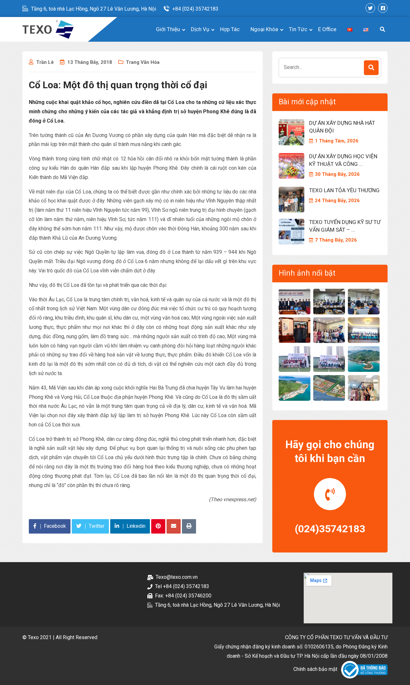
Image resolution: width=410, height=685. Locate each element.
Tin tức (298, 29)
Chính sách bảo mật (315, 669)
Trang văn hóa (143, 62)
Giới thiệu (168, 29)
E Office (327, 29)
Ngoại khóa (264, 29)
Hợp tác (230, 29)
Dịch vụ (200, 29)
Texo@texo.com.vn (177, 577)
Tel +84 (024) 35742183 (182, 586)
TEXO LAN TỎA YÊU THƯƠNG (344, 190)
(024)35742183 (330, 529)
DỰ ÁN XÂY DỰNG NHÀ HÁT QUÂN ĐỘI (342, 127)
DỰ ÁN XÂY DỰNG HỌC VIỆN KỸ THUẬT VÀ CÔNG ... (343, 160)
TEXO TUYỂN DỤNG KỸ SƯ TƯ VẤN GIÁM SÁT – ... (345, 226)
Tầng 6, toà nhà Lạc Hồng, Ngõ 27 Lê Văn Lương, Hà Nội (93, 9)
